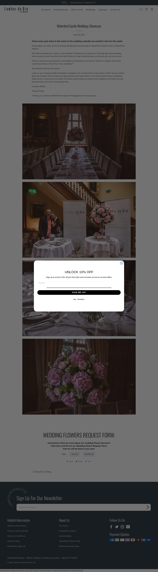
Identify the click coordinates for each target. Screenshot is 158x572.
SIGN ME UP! (79, 292)
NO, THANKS (79, 299)
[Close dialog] (121, 263)
